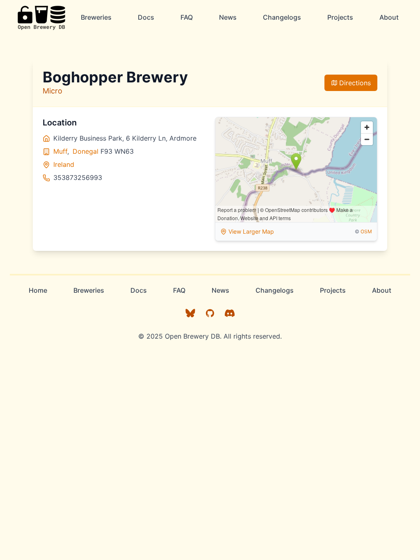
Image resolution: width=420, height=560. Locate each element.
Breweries (96, 17)
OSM (366, 231)
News (228, 17)
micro (52, 91)
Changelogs (282, 17)
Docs (146, 17)
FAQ (186, 17)
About (389, 17)
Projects (340, 17)
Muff (60, 151)
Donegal (85, 151)
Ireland (63, 164)
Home (38, 290)
